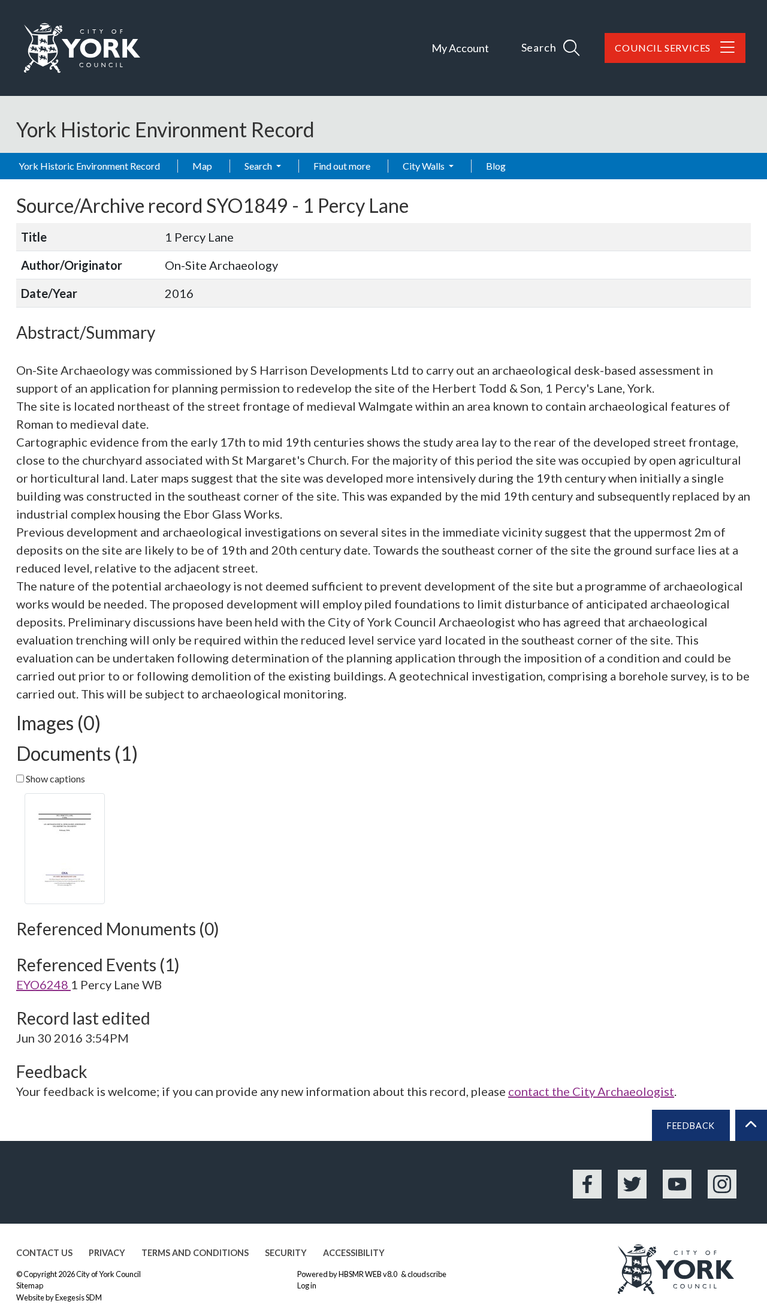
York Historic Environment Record (89, 165)
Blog (496, 165)
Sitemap (29, 1285)
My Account (460, 48)
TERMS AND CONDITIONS (195, 1253)
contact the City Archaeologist (591, 1091)
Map (202, 165)
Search (259, 165)
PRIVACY (107, 1253)
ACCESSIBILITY (354, 1253)
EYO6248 (43, 984)
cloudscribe (426, 1274)
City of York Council (108, 1274)
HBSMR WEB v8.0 (368, 1274)
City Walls (424, 165)
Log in (306, 1285)
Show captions (54, 778)
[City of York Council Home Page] (82, 48)
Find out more (341, 165)
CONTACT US (44, 1253)
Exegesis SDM (78, 1297)
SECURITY (286, 1253)
